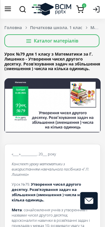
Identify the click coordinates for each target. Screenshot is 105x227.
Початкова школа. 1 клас (56, 27)
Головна (13, 27)
